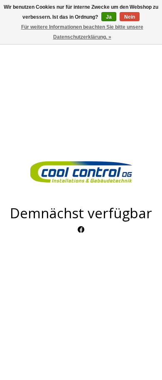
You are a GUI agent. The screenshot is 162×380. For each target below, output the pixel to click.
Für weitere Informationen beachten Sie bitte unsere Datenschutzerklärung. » (82, 32)
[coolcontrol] (81, 171)
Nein (129, 17)
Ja (109, 17)
